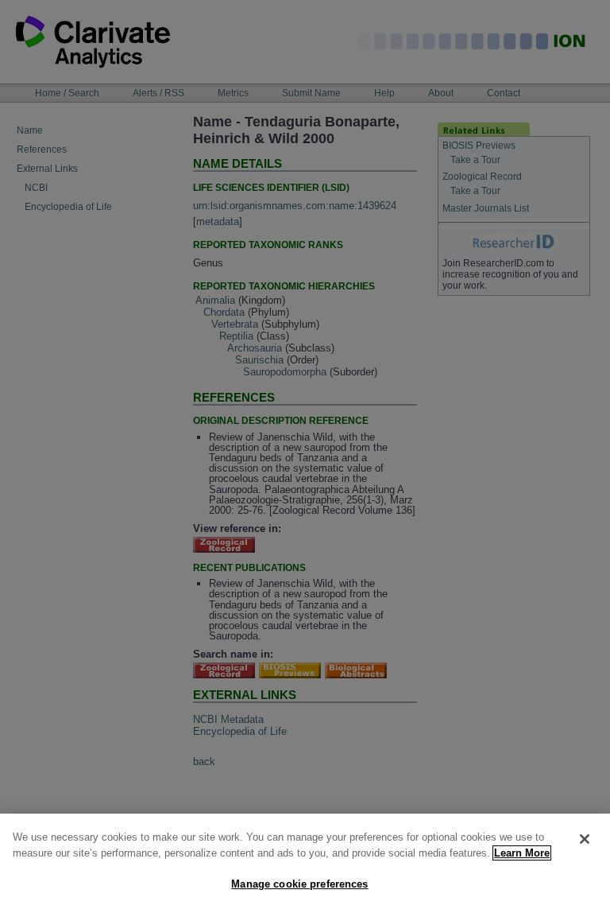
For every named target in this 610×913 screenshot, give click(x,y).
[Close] (584, 839)
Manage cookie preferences (299, 884)
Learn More (522, 853)
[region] (305, 863)
